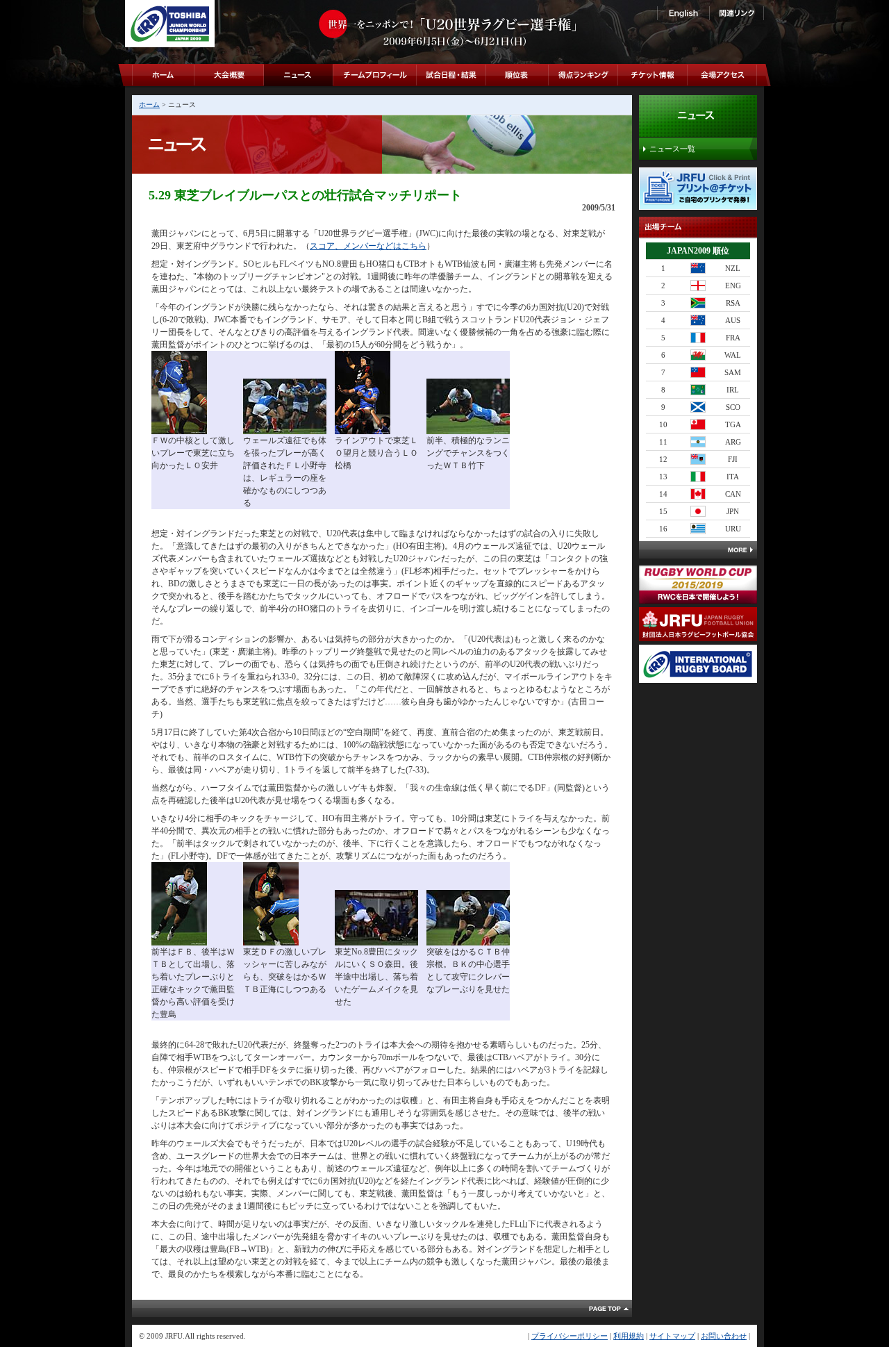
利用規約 (628, 1336)
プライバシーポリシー (569, 1336)
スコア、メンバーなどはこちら (368, 246)
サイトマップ (672, 1336)
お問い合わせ (724, 1336)
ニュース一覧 (672, 148)
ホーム (149, 104)
